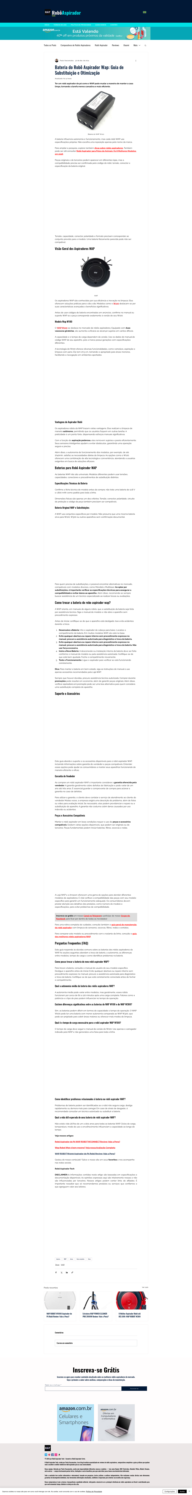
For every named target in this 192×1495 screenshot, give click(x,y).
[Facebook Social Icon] (52, 1248)
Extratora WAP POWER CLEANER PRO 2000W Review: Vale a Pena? (96, 1108)
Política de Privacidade (94, 1491)
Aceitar (182, 1491)
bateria (58, 1052)
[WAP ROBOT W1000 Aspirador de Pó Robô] (60, 1094)
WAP (65, 1052)
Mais (135, 45)
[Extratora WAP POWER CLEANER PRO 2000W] (96, 1094)
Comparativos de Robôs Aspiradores (75, 45)
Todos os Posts (50, 45)
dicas (71, 1052)
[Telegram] (46, 1248)
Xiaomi (126, 45)
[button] (145, 45)
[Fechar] (189, 1491)
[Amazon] (59, 1248)
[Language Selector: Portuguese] (145, 12)
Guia (89, 1052)
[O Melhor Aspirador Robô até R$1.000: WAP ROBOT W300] (132, 1094)
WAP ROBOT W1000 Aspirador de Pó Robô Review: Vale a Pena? (59, 1108)
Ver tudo (145, 1080)
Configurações (170, 1491)
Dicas (57, 1058)
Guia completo (80, 1052)
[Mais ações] (135, 60)
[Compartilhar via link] (72, 1066)
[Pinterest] (49, 1248)
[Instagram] (56, 1248)
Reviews (115, 45)
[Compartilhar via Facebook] (56, 1066)
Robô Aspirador (101, 45)
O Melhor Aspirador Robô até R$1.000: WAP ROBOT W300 (130, 1108)
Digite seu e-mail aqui (52, 1178)
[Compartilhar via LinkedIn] (67, 1066)
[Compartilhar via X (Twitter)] (61, 1066)
